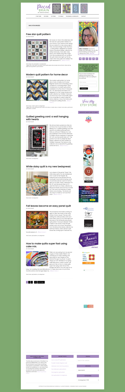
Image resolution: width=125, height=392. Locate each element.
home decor (48, 107)
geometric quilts (41, 107)
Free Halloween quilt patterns (58, 369)
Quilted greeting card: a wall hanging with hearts (47, 118)
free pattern (40, 65)
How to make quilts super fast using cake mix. (46, 245)
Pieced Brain (62, 8)
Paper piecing (68, 65)
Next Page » (41, 282)
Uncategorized (42, 64)
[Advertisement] (88, 292)
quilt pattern (29, 108)
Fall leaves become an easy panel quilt (48, 206)
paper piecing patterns (31, 66)
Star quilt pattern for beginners (59, 375)
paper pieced (52, 65)
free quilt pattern (35, 64)
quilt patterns (34, 235)
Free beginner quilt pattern (58, 372)
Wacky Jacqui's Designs (81, 386)
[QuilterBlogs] (88, 306)
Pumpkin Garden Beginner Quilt (59, 363)
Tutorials (34, 108)
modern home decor (62, 107)
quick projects (40, 66)
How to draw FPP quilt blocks (58, 360)
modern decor (54, 107)
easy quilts (34, 65)
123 (36, 282)
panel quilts (45, 65)
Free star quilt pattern (38, 34)
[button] (88, 16)
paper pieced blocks (59, 65)
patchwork (70, 107)
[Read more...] (66, 60)
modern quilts (34, 106)
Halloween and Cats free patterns (60, 366)
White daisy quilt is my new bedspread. (48, 166)
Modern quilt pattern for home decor (47, 74)
